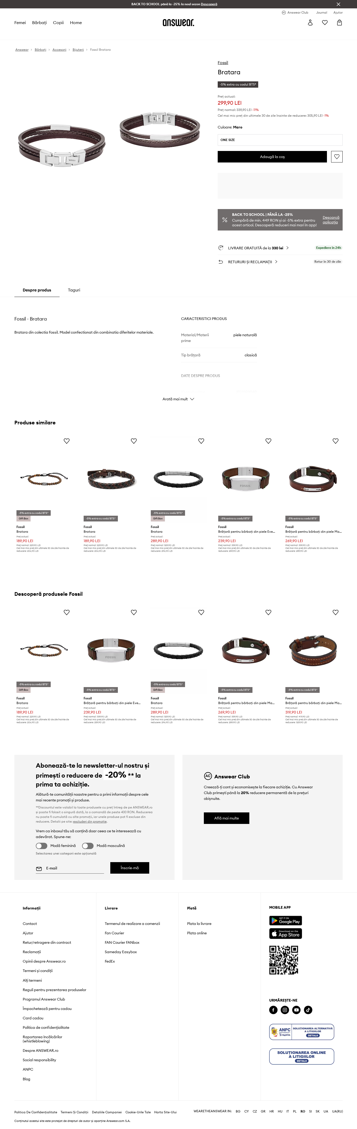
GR (263, 1111)
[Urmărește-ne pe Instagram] (285, 1010)
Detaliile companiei (107, 1112)
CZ (255, 1111)
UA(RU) (337, 1111)
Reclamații (32, 952)
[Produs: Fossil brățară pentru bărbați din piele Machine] (313, 479)
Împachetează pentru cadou (47, 1008)
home (76, 22)
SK (318, 1111)
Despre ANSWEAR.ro (40, 1050)
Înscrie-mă (130, 868)
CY (246, 1111)
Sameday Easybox (121, 952)
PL (295, 1111)
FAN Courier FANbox (122, 942)
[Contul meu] (310, 22)
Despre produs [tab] (37, 290)
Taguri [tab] (74, 290)
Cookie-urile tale (138, 1112)
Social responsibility (39, 1060)
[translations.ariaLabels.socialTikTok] (308, 1010)
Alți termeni (32, 980)
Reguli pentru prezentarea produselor (54, 989)
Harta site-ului (165, 1112)
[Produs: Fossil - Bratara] (111, 479)
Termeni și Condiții (74, 1112)
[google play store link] (285, 920)
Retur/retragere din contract (47, 942)
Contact (30, 923)
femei (20, 22)
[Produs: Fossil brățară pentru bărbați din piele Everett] (245, 479)
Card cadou (33, 1018)
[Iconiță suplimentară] (301, 1032)
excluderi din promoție (90, 821)
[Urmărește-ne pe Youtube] (296, 1010)
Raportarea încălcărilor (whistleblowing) (42, 1039)
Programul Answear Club (44, 999)
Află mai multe (226, 818)
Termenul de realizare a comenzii (132, 923)
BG (238, 1111)
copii (58, 22)
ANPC (28, 1069)
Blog (26, 1079)
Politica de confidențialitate (46, 1027)
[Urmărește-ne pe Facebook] (273, 1010)
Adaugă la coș (272, 156)
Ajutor (28, 933)
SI (310, 1111)
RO (303, 1111)
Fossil (223, 62)
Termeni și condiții (38, 970)
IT (287, 1111)
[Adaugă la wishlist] (337, 156)
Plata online (197, 933)
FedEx (110, 961)
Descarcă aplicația (331, 219)
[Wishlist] (325, 22)
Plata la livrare (199, 923)
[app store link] (285, 933)
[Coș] (339, 22)
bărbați (39, 22)
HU (280, 1111)
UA (326, 1111)
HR (271, 1111)
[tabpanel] (178, 350)
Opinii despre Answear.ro (44, 961)
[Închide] (338, 4)
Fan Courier (114, 933)
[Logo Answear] (178, 22)
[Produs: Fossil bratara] (44, 479)
